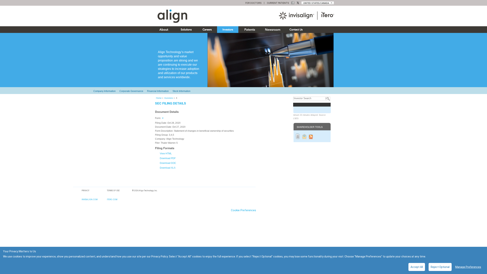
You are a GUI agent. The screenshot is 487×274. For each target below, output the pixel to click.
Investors (168, 98)
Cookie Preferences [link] (243, 210)
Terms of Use (113, 191)
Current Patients (278, 3)
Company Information (104, 91)
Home (159, 98)
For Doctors (253, 3)
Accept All (417, 266)
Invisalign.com (90, 199)
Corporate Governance (131, 91)
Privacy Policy (159, 256)
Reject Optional (440, 266)
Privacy (85, 191)
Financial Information (158, 91)
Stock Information (181, 91)
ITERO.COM (112, 199)
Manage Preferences (468, 266)
